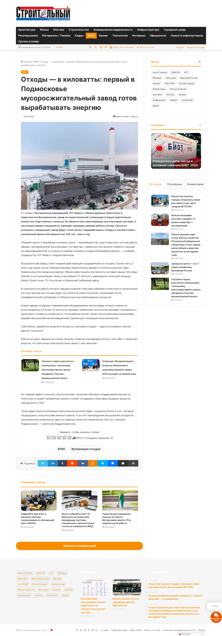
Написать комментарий (79, 545)
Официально (158, 35)
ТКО (62, 449)
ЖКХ (91, 35)
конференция (159, 100)
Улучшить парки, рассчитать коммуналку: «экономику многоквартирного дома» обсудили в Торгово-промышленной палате (57, 369)
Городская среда (175, 29)
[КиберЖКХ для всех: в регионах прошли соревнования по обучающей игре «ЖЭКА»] (39, 500)
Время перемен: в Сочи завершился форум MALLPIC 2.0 (126, 602)
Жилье (44, 29)
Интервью (138, 35)
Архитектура (26, 29)
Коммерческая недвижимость (113, 29)
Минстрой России (188, 78)
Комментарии (195, 184)
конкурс (182, 94)
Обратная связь (119, 630)
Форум (180, 47)
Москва (156, 83)
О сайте (105, 630)
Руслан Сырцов (186, 83)
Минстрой (171, 78)
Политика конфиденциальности (179, 630)
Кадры (79, 35)
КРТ (186, 72)
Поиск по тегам (195, 47)
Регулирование (28, 35)
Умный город (159, 89)
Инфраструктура (148, 29)
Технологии (120, 35)
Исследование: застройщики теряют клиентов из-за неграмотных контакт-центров (94, 605)
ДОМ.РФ (176, 72)
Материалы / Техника (56, 35)
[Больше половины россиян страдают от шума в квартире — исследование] (160, 220)
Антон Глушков (160, 72)
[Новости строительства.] (43, 13)
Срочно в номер (28, 41)
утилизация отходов (86, 449)
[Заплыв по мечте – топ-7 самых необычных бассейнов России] (160, 268)
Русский (185, 634)
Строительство (79, 29)
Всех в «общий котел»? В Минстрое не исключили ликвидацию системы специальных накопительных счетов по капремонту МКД (78, 520)
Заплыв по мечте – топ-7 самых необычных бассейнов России (185, 267)
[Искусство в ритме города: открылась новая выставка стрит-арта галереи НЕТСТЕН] (160, 201)
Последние (155, 184)
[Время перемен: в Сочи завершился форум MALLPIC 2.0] (127, 587)
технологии (187, 100)
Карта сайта (136, 630)
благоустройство (178, 89)
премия (173, 100)
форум (156, 105)
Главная (27, 61)
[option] (176, 151)
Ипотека (58, 29)
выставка (157, 94)
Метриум (157, 78)
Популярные (174, 184)
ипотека (170, 94)
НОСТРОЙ (170, 83)
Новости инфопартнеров (187, 35)
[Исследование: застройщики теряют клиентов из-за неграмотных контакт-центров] (95, 587)
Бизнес (103, 35)
